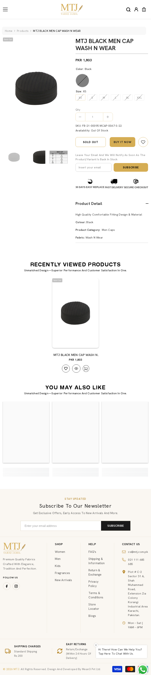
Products (23, 31)
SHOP (59, 544)
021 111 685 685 (136, 562)
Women (60, 552)
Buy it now (123, 142)
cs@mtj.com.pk (138, 552)
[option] (36, 89)
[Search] (128, 9)
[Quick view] (76, 368)
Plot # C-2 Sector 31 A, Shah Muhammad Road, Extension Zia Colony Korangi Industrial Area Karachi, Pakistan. (138, 593)
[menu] (5, 9)
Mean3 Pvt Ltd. (91, 669)
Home (8, 31)
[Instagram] (16, 586)
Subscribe (131, 167)
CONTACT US (131, 544)
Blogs (92, 616)
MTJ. (16, 669)
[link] (143, 142)
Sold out (90, 142)
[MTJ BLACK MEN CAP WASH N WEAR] (75, 313)
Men (58, 559)
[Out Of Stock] (92, 341)
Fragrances (62, 573)
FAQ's (92, 552)
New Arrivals (63, 580)
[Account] (136, 9)
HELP (92, 544)
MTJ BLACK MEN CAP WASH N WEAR (75, 355)
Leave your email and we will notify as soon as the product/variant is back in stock (110, 157)
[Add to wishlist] (66, 368)
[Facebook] (6, 586)
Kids (58, 566)
